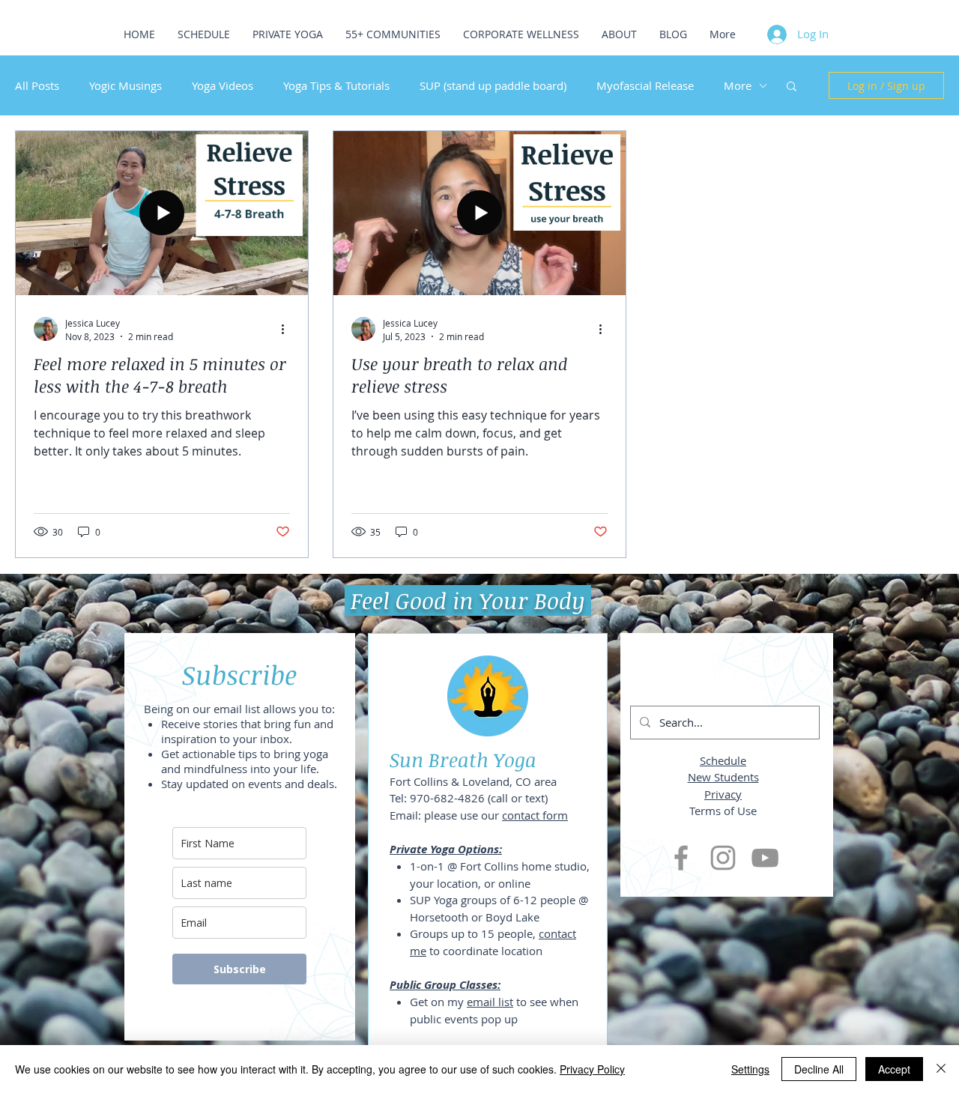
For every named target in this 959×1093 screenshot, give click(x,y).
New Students (723, 776)
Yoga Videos (222, 85)
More (737, 85)
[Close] (941, 1069)
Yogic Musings (125, 85)
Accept (894, 1069)
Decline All (819, 1069)
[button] (791, 87)
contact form (535, 815)
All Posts (37, 85)
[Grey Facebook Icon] (681, 857)
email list (490, 1001)
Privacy (723, 794)
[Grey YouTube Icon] (764, 857)
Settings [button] (750, 1069)
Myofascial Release (645, 85)
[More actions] (288, 329)
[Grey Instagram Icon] (723, 857)
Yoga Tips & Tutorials (336, 85)
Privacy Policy (592, 1069)
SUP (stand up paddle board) (493, 85)
